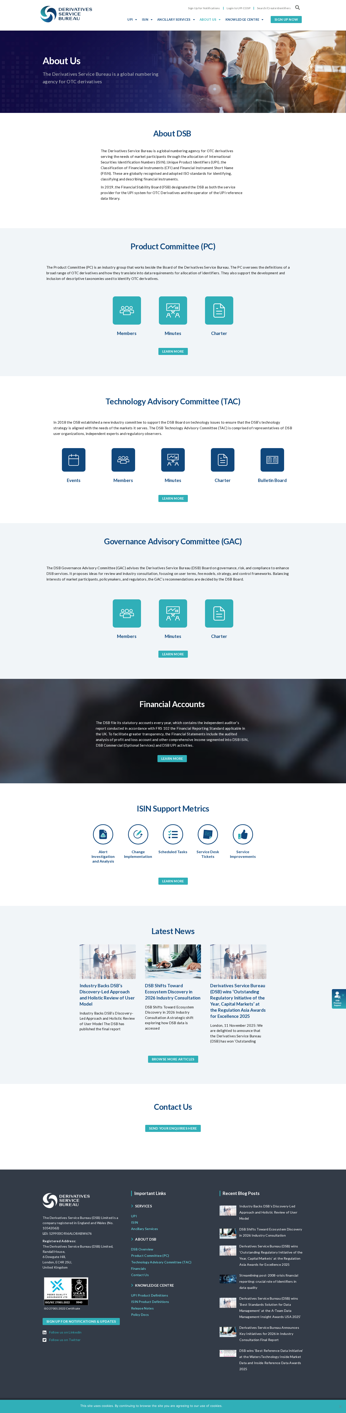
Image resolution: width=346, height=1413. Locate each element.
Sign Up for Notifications (204, 8)
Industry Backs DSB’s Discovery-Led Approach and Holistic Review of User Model (268, 1212)
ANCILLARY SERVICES (173, 19)
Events (73, 480)
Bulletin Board (272, 480)
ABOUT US (208, 19)
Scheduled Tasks (172, 851)
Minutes (173, 333)
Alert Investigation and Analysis (103, 856)
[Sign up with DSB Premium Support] (339, 999)
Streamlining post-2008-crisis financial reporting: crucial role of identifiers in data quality (268, 1281)
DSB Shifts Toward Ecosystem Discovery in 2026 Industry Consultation (172, 991)
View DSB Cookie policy (248, 1406)
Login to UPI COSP (238, 8)
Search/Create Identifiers (274, 8)
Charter (219, 333)
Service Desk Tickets (208, 854)
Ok (227, 1406)
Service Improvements (243, 854)
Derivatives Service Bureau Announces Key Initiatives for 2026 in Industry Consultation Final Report (269, 1333)
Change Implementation (138, 854)
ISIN (145, 19)
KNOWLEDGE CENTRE (242, 19)
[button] (286, 19)
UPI (130, 19)
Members (127, 333)
